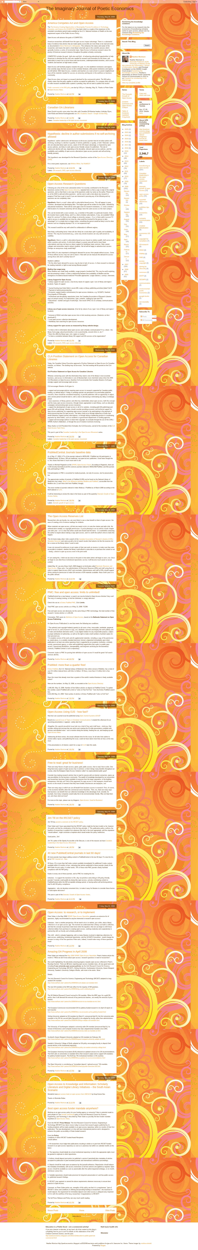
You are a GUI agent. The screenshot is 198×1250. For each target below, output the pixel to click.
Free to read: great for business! (65, 762)
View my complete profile (131, 83)
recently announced (67, 1114)
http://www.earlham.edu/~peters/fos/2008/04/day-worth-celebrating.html (71, 989)
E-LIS (84, 745)
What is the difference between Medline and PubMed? (80, 481)
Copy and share (144, 94)
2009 (126, 181)
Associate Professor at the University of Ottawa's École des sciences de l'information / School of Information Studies (136, 64)
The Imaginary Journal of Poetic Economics (90, 8)
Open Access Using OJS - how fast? (68, 711)
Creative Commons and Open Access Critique (127, 104)
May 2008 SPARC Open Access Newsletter (81, 955)
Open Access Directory (72, 190)
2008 (126, 186)
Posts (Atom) (85, 1216)
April (125, 239)
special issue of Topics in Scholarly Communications (73, 720)
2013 (126, 161)
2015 (126, 151)
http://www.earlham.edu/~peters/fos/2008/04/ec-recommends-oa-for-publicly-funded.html (77, 1012)
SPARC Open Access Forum (81, 465)
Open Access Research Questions (67, 183)
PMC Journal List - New (59, 859)
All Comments (147, 320)
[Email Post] (79, 94)
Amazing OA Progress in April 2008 (67, 951)
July (125, 224)
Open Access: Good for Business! (91, 800)
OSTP (141, 276)
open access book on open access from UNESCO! (74, 1094)
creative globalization (143, 227)
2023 (127, 132)
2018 (127, 142)
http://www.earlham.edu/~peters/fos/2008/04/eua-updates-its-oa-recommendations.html (76, 1058)
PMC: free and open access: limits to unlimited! (74, 592)
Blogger (102, 1245)
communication (144, 283)
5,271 (60, 490)
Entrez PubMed (53, 669)
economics (143, 213)
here (141, 113)
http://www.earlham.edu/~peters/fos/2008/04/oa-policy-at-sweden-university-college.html (77, 1047)
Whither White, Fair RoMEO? (80, 164)
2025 (127, 129)
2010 (126, 176)
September (127, 213)
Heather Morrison (139, 57)
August (126, 219)
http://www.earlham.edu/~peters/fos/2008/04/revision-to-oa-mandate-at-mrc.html (74, 1001)
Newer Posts (53, 1210)
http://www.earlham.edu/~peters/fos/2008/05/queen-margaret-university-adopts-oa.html (76, 1039)
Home (81, 1210)
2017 (127, 145)
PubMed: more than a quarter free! (67, 664)
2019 (127, 139)
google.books (144, 296)
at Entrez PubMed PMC (67, 602)
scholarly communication (144, 219)
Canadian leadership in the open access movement (70, 120)
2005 (126, 274)
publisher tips (144, 207)
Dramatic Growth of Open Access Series (76, 894)
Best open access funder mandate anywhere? (73, 1108)
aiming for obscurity (143, 267)
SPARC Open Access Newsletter (78, 916)
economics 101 (144, 233)
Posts (144, 316)
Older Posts (110, 1210)
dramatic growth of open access (63, 503)
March (126, 244)
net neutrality (144, 302)
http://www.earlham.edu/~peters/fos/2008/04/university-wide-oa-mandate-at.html (74, 1031)
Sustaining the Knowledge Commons (132, 72)
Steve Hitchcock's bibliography (70, 46)
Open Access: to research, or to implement (71, 912)
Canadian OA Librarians (61, 107)
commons (142, 272)
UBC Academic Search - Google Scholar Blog (92, 113)
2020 (127, 135)
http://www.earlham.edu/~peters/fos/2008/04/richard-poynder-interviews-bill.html (74, 1066)
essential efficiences (143, 200)
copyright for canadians (143, 240)
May (125, 234)
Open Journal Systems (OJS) (89, 716)
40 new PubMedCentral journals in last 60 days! (74, 853)
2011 (126, 171)
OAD (63, 170)
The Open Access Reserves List (65, 516)
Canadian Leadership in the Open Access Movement (80, 432)
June (126, 229)
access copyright (142, 262)
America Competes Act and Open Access (70, 23)
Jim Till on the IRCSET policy (64, 817)
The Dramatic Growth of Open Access (127, 96)
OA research (57, 170)
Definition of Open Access (74, 617)
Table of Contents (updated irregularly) (126, 114)
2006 (126, 269)
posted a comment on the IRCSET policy (69, 822)
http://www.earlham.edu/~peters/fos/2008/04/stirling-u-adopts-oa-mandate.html (73, 1020)
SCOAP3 (142, 279)
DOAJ (141, 250)
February (126, 250)
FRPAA (141, 254)
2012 (126, 166)
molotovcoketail (146, 1243)
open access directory (73, 170)
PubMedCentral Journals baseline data (69, 452)
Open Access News (56, 90)
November (126, 199)
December (126, 192)
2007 (126, 264)
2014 (126, 156)
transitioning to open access (144, 167)
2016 (127, 148)
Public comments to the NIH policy (59, 87)
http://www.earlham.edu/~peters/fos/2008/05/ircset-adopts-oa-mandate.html (73, 983)
